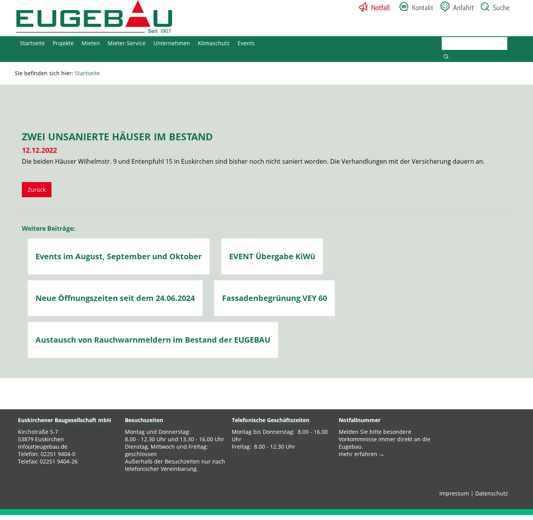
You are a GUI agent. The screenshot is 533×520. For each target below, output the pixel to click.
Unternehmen (171, 43)
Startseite (32, 43)
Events (246, 43)
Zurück (37, 189)
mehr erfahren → (361, 454)
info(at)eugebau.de (43, 446)
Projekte (63, 43)
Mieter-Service (127, 43)
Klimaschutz (214, 43)
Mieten (91, 43)
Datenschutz (491, 493)
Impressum (454, 493)
